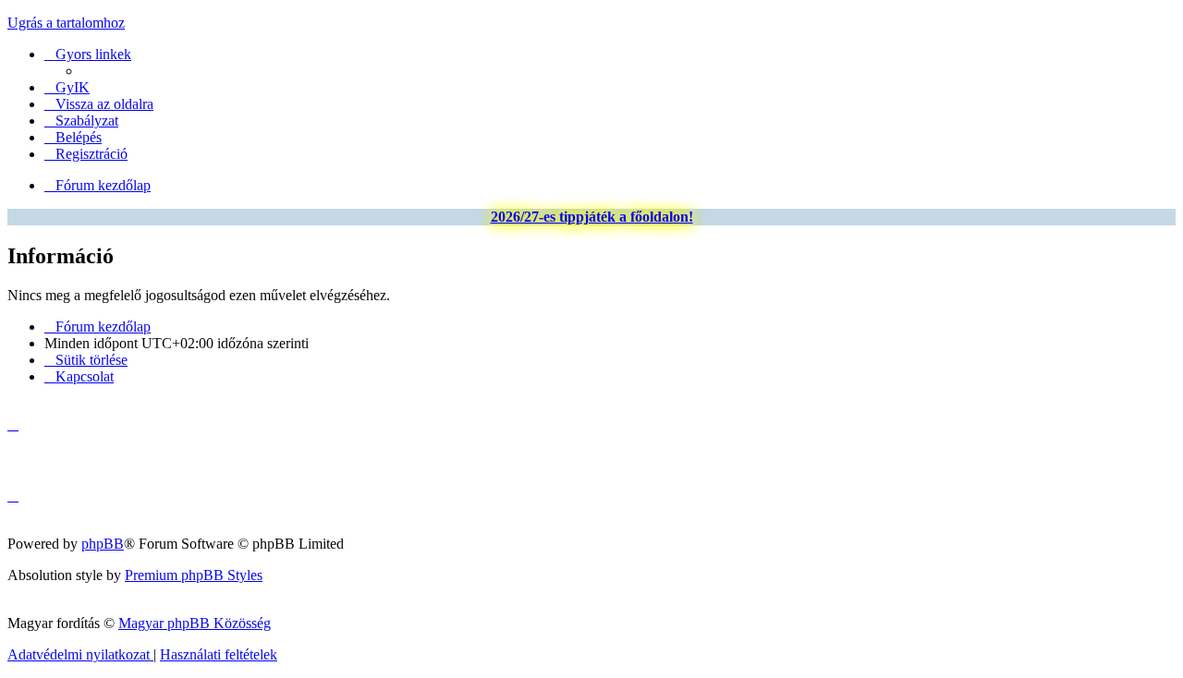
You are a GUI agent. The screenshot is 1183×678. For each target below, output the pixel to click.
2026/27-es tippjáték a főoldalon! (592, 216)
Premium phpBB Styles (193, 575)
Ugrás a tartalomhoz (66, 22)
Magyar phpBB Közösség (194, 623)
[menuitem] (67, 87)
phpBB (102, 543)
